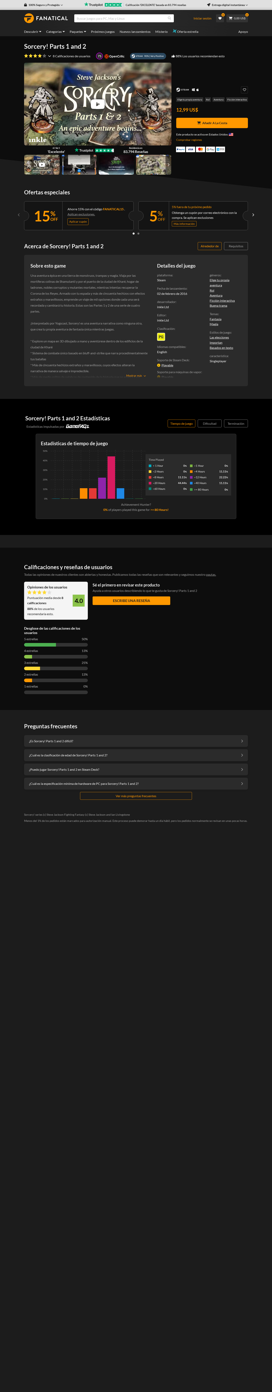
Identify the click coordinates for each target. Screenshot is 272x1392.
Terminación (236, 423)
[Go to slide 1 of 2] (133, 233)
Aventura (218, 99)
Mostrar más (134, 375)
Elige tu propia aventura (189, 99)
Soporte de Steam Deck (173, 360)
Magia (214, 324)
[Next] (253, 215)
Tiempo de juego (181, 423)
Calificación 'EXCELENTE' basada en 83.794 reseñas (156, 5)
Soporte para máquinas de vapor (179, 372)
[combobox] (136, 18)
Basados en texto (221, 348)
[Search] (169, 18)
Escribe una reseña (131, 600)
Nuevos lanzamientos (135, 31)
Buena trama (218, 305)
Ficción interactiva (237, 99)
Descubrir (31, 31)
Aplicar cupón (78, 221)
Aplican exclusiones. (81, 214)
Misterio (161, 31)
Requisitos (236, 246)
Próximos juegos (103, 31)
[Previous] (19, 215)
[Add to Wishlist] (244, 89)
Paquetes (76, 31)
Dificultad (209, 423)
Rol (208, 99)
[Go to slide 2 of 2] (138, 233)
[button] (43, 5)
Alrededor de (210, 246)
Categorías (54, 31)
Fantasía (215, 319)
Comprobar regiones (189, 139)
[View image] (42, 165)
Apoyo (243, 31)
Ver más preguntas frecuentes (136, 796)
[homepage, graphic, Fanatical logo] (46, 18)
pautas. (211, 574)
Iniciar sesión (202, 18)
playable (167, 365)
